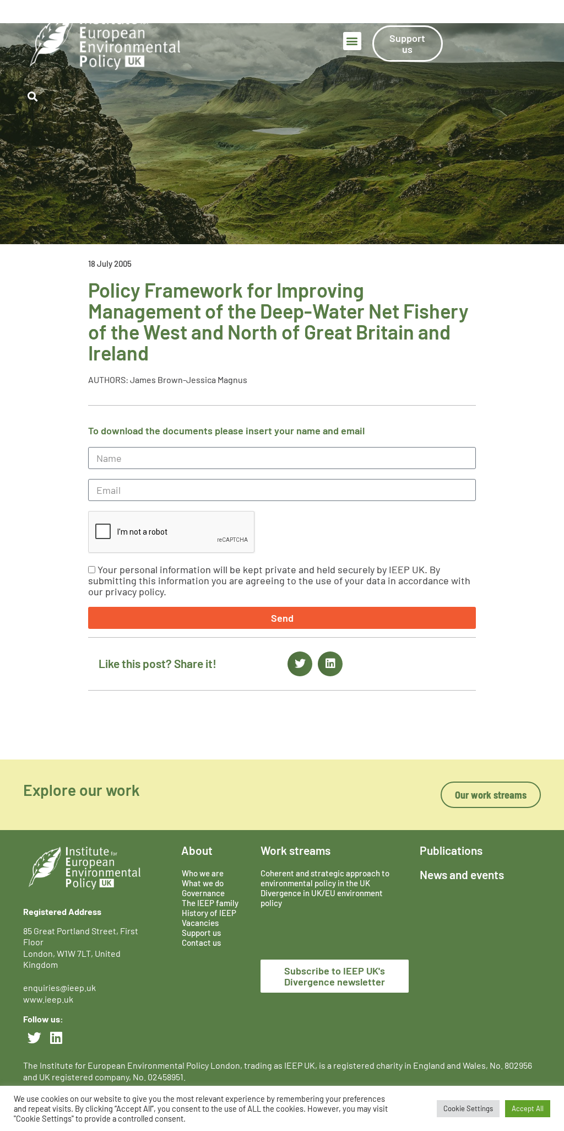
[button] (352, 31)
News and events (462, 864)
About (197, 840)
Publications (451, 840)
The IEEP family (210, 893)
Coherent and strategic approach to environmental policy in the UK (325, 868)
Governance (203, 883)
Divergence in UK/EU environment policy (322, 888)
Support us (201, 923)
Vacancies (200, 913)
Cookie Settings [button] (468, 1108)
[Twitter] (34, 1028)
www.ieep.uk (48, 989)
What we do (203, 873)
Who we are (203, 863)
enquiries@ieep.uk (61, 977)
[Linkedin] (56, 1028)
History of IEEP (209, 903)
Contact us (201, 933)
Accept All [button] (528, 1108)
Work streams (295, 840)
